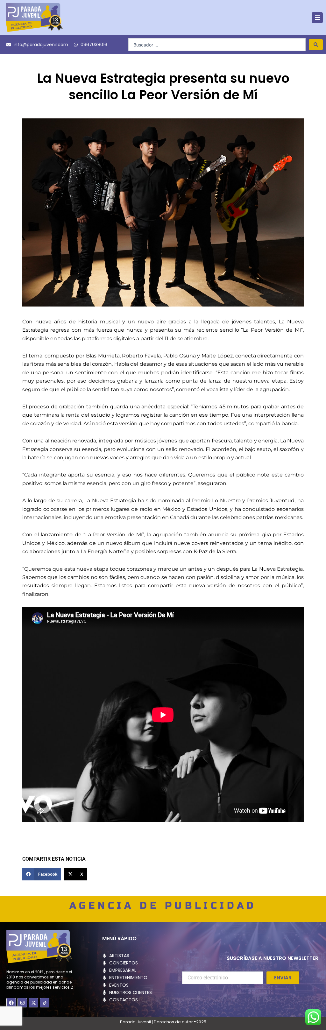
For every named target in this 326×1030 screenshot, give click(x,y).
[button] (317, 17)
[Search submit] (316, 44)
